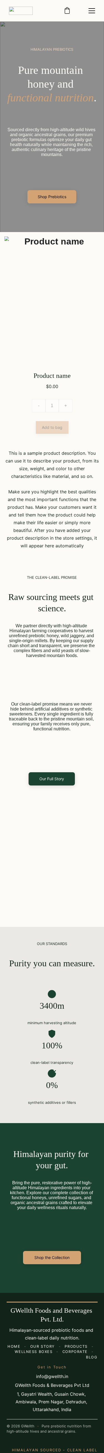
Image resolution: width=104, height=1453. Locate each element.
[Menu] (91, 10)
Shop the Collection (52, 1257)
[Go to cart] (67, 11)
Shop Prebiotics (52, 196)
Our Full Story (51, 778)
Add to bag (52, 427)
